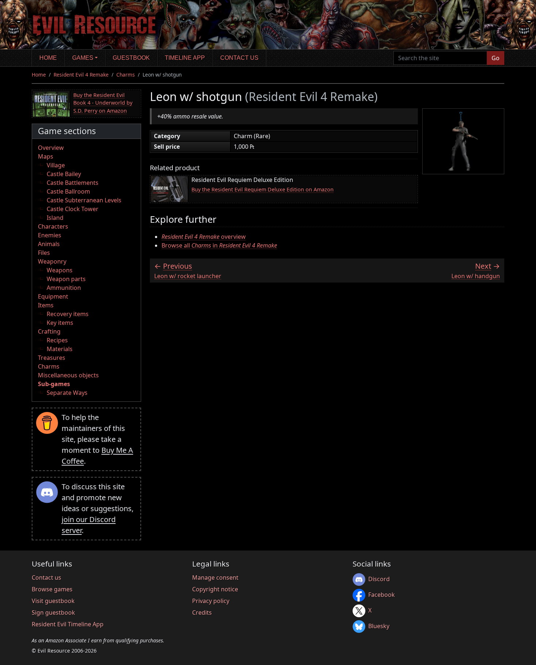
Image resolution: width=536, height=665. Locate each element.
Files (44, 253)
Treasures (51, 358)
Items (46, 305)
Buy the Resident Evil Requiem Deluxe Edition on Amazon (262, 189)
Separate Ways (67, 393)
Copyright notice (215, 589)
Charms (125, 74)
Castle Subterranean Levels (84, 200)
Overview (51, 148)
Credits (202, 612)
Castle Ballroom (68, 191)
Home (48, 58)
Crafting (49, 331)
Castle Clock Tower (72, 209)
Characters (53, 226)
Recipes (57, 340)
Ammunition (64, 288)
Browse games (52, 589)
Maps (45, 156)
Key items (60, 323)
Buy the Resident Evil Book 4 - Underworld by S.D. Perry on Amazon (102, 103)
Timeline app (185, 58)
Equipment (53, 296)
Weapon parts (66, 279)
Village (56, 165)
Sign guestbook (53, 612)
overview (204, 237)
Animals (49, 244)
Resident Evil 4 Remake (81, 74)
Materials (60, 349)
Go (496, 58)
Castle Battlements (72, 183)
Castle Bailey (64, 174)
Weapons (60, 270)
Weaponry (52, 261)
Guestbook (131, 58)
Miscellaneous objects (68, 375)
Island (55, 218)
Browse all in (219, 245)
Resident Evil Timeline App (68, 624)
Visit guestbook (53, 601)
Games (82, 58)
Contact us (239, 58)
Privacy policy (210, 601)
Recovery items (68, 314)
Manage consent (215, 577)
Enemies (49, 235)
